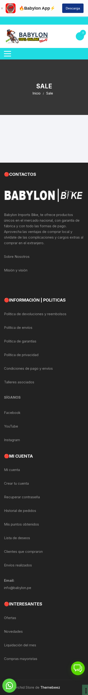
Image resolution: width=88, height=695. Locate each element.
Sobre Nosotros (17, 256)
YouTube (11, 426)
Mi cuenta (12, 469)
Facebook (12, 412)
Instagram (12, 440)
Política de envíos (18, 327)
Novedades (13, 631)
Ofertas (10, 618)
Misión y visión (15, 270)
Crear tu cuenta (16, 483)
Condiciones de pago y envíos (28, 368)
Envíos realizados (18, 565)
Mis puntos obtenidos (21, 524)
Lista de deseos (17, 538)
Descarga (73, 8)
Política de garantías (20, 341)
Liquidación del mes (20, 645)
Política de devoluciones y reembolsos (35, 314)
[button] (9, 686)
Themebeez (50, 687)
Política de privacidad (21, 355)
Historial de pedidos (20, 510)
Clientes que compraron (23, 551)
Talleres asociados (19, 382)
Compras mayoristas (20, 658)
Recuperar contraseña (22, 497)
